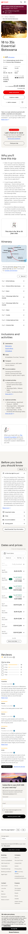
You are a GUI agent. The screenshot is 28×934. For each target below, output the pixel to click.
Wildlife (17, 898)
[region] (14, 923)
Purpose (17, 883)
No (23, 829)
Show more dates (12, 641)
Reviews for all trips (19, 766)
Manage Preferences (14, 932)
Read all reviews (7, 766)
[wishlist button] (22, 102)
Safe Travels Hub (5, 863)
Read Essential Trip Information (14, 529)
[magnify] (21, 2)
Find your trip (14, 143)
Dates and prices (14, 92)
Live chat (3, 888)
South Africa (9, 348)
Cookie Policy (7, 925)
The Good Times (19, 860)
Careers (16, 866)
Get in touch (4, 885)
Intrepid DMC (18, 863)
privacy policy (9, 811)
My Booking (4, 857)
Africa (6, 16)
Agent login (4, 874)
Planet (16, 895)
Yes (18, 829)
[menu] (25, 2)
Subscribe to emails (14, 850)
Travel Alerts (4, 866)
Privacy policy (18, 868)
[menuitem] (4, 2)
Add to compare (12, 102)
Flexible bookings (5, 868)
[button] (14, 29)
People (16, 893)
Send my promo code (14, 816)
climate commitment (11, 270)
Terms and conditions (14, 138)
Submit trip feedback (6, 860)
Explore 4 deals (14, 97)
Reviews (3, 894)
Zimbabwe (8, 351)
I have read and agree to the (13, 810)
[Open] (14, 657)
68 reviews (11, 57)
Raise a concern (5, 899)
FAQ (2, 891)
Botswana (12, 16)
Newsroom (4, 896)
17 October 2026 (21, 88)
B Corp (16, 885)
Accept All (14, 928)
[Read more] (2, 17)
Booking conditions (6, 871)
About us (17, 857)
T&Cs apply (7, 845)
